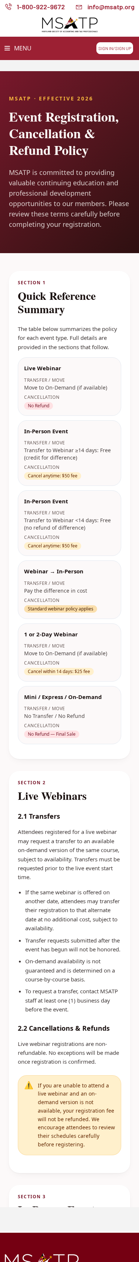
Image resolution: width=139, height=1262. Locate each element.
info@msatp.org (111, 6)
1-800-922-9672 (41, 6)
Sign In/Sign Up (114, 48)
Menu (22, 48)
